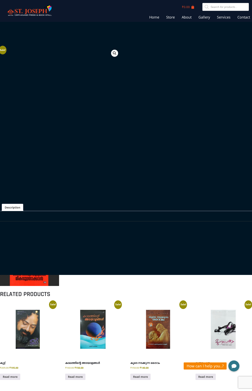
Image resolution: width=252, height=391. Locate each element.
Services (224, 17)
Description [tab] (12, 207)
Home (154, 17)
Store (170, 17)
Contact (243, 17)
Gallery (204, 17)
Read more (10, 377)
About (187, 17)
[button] (114, 53)
